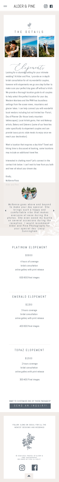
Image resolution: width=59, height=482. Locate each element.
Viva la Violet (35, 459)
